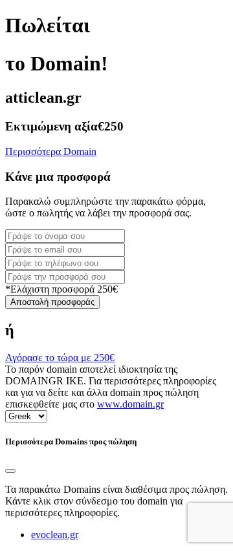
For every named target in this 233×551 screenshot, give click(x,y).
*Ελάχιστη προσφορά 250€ (61, 289)
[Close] (10, 471)
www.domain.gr (130, 404)
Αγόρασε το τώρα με (60, 357)
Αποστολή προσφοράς (52, 302)
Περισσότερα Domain (50, 151)
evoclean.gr (54, 534)
